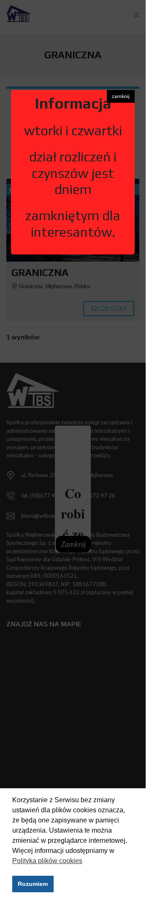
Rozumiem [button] (33, 883)
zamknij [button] (121, 96)
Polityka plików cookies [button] (47, 860)
